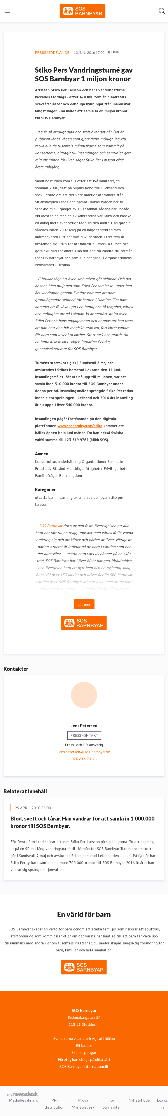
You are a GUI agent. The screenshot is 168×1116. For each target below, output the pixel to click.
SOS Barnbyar (50, 525)
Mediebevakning (23, 1100)
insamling (65, 497)
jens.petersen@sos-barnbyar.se (84, 751)
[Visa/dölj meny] (7, 11)
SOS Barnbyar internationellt (84, 1066)
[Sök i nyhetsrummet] (161, 10)
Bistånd (58, 468)
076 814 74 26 (84, 758)
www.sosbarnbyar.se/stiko (80, 425)
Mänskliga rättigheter (84, 468)
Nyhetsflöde (139, 1100)
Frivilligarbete (115, 468)
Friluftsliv (43, 468)
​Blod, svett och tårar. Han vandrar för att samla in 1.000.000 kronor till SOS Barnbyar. (82, 822)
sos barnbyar (97, 497)
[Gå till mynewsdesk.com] (22, 1094)
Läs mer (84, 604)
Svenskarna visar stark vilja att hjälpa (84, 1038)
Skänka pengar (84, 1052)
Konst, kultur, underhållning (58, 461)
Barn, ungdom (70, 475)
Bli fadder (84, 1045)
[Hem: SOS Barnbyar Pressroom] (83, 11)
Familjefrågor (46, 475)
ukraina (80, 497)
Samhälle (115, 461)
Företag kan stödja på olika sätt (84, 1059)
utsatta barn (45, 497)
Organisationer (94, 461)
